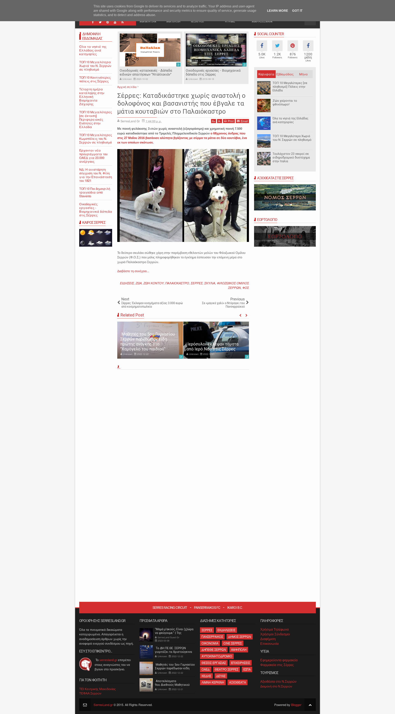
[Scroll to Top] (310, 704)
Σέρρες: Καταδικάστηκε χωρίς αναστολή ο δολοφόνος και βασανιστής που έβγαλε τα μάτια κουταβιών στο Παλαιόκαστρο (181, 103)
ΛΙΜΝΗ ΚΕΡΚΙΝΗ (213, 682)
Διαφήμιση (268, 639)
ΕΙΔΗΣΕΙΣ (127, 283)
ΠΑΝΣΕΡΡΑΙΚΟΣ (212, 637)
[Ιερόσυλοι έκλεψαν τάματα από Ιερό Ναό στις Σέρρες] (216, 340)
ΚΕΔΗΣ (206, 676)
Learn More (277, 10)
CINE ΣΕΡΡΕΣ (232, 643)
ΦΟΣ (245, 287)
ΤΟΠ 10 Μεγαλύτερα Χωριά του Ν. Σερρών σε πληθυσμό (292, 138)
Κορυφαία (266, 74)
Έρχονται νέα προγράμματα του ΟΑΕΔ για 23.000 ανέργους (93, 155)
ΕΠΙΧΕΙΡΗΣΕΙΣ (240, 663)
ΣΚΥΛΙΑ (209, 283)
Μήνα (303, 74)
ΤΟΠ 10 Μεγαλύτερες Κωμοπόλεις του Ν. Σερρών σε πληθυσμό (95, 138)
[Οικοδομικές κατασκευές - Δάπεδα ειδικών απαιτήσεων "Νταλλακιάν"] (150, 50)
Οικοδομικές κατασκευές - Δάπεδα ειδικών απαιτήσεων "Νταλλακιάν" (146, 72)
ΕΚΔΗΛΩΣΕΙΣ (226, 630)
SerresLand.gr (103, 704)
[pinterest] (107, 22)
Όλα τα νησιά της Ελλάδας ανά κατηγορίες (290, 120)
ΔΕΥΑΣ (220, 676)
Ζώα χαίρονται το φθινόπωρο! (285, 102)
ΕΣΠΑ (247, 669)
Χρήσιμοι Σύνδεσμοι (275, 634)
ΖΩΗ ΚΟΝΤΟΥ (153, 283)
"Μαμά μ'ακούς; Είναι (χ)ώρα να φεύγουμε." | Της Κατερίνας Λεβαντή (174, 632)
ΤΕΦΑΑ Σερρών (90, 693)
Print (231, 121)
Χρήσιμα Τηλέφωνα (274, 629)
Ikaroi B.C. (235, 608)
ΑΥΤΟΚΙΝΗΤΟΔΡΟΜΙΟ (217, 656)
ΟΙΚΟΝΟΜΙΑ (210, 643)
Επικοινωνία (269, 643)
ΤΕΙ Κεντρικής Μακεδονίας (97, 689)
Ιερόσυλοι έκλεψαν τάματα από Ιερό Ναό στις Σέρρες (212, 346)
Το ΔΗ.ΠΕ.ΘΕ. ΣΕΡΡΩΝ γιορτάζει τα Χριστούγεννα (173, 650)
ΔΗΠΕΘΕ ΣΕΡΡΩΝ (214, 650)
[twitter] (100, 22)
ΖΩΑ (139, 283)
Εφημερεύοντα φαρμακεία (278, 660)
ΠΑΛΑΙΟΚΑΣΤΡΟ (177, 283)
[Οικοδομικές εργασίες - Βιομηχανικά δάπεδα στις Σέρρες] (216, 50)
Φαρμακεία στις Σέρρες (277, 665)
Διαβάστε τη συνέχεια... (133, 271)
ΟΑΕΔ (206, 669)
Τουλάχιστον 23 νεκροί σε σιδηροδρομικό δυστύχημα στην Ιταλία (291, 157)
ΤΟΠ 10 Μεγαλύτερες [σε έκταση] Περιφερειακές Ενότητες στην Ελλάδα (95, 119)
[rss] (122, 22)
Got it (297, 10)
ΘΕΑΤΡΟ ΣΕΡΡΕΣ (226, 669)
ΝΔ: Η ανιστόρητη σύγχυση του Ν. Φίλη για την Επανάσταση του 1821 (95, 175)
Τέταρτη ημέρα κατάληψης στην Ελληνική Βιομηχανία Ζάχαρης (91, 96)
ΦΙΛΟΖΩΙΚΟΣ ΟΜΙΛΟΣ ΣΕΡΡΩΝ (233, 285)
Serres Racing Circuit (169, 608)
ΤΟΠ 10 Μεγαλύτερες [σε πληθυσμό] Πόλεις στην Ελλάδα (290, 86)
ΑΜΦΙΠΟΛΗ (238, 650)
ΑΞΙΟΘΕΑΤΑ (237, 682)
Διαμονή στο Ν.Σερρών (276, 686)
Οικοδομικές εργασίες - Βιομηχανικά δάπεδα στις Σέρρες (213, 72)
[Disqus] (183, 428)
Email (244, 121)
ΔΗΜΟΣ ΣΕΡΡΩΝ (239, 637)
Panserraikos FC (207, 608)
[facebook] (92, 22)
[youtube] (115, 22)
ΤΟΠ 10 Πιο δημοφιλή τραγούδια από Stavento (94, 192)
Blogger (296, 704)
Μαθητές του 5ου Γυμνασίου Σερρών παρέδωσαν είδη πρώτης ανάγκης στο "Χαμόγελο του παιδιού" (147, 341)
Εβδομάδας (285, 74)
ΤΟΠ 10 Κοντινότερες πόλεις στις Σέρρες (95, 79)
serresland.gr (108, 660)
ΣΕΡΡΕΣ (197, 283)
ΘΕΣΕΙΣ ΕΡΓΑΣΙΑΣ (214, 663)
